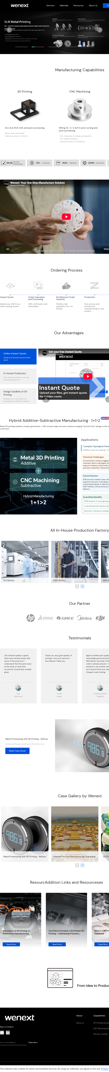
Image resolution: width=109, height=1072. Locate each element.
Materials (64, 5)
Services (50, 5)
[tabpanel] (54, 32)
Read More (11, 944)
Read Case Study (17, 750)
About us (80, 1023)
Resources (79, 5)
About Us (93, 5)
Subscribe (33, 1042)
